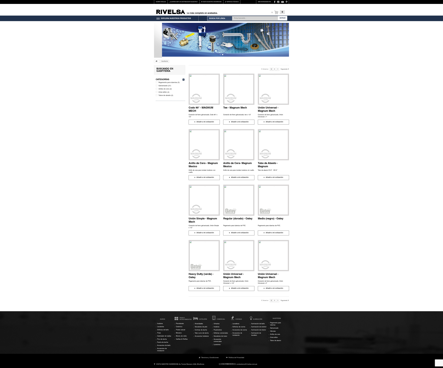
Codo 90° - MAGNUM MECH (201, 109)
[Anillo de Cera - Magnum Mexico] (204, 144)
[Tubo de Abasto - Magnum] (273, 144)
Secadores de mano (220, 336)
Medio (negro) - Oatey (270, 219)
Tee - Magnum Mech (235, 108)
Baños (162, 319)
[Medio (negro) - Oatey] (273, 200)
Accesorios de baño (163, 345)
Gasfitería (277, 318)
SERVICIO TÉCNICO (233, 2)
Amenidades (199, 324)
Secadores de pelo (201, 327)
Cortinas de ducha (201, 330)
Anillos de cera (165, 89)
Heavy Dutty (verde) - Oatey (201, 276)
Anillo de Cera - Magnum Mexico (203, 165)
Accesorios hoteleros (202, 336)
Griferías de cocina (238, 327)
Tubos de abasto (166, 95)
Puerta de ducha (162, 342)
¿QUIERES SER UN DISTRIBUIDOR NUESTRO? (183, 2)
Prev (156, 37)
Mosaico (179, 333)
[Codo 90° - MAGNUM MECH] (204, 89)
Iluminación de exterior (258, 327)
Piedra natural (180, 330)
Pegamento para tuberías (169, 82)
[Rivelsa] (170, 11)
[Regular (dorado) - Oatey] (238, 200)
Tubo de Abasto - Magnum (268, 165)
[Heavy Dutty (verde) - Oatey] (204, 255)
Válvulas (273, 331)
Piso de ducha (162, 339)
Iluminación (257, 319)
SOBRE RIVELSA (161, 2)
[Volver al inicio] (156, 61)
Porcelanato (180, 323)
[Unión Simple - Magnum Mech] (204, 200)
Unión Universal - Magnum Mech (268, 109)
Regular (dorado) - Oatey (237, 219)
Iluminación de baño (258, 324)
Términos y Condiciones (210, 358)
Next (287, 37)
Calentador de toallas (164, 336)
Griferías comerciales (221, 333)
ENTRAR (283, 18)
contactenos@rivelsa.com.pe (246, 364)
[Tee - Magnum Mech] (238, 89)
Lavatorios (160, 327)
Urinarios (217, 324)
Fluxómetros (218, 330)
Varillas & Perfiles (182, 339)
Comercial (221, 319)
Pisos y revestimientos (186, 318)
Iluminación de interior (258, 330)
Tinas (159, 333)
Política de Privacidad (236, 358)
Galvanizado (165, 86)
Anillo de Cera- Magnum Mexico (237, 165)
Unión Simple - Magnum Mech (203, 220)
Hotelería (203, 319)
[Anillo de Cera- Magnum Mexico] (238, 144)
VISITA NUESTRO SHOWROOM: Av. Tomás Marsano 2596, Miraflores (180, 364)
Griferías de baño (163, 330)
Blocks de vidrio (181, 336)
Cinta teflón (164, 92)
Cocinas (238, 319)
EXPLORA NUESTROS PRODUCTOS (176, 18)
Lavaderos (235, 324)
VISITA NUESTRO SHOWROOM (212, 2)
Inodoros (160, 323)
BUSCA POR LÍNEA (217, 18)
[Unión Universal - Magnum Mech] (273, 89)
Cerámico (179, 327)
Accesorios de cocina (239, 330)
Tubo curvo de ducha (202, 333)
